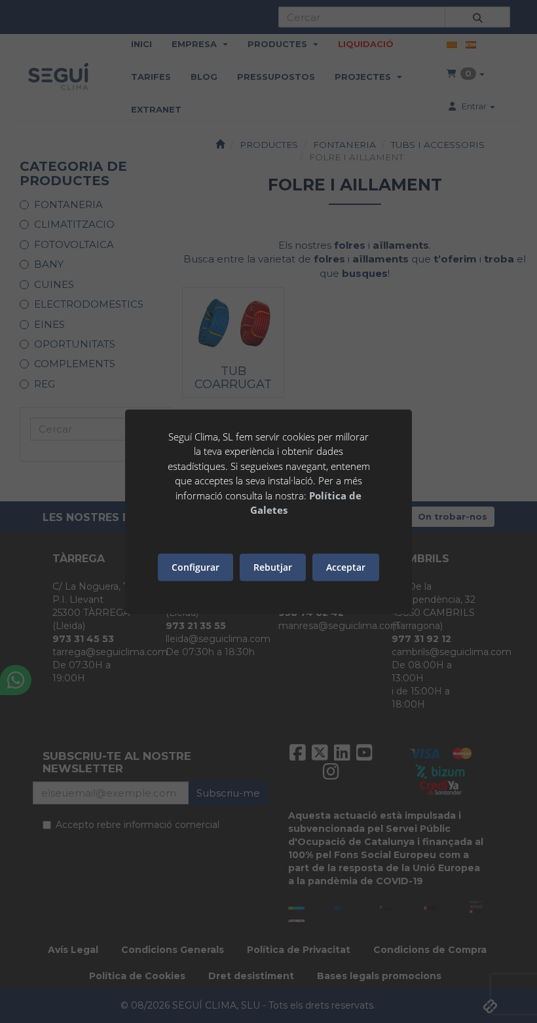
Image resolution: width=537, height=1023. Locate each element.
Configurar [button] (195, 567)
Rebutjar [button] (272, 567)
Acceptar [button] (345, 567)
